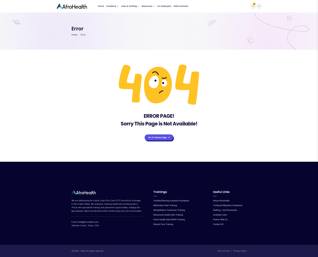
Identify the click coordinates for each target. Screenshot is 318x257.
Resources (147, 6)
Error (83, 34)
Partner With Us (220, 219)
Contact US (218, 224)
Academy (111, 6)
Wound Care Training (163, 224)
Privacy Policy (240, 251)
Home (101, 6)
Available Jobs (220, 215)
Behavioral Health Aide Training (168, 215)
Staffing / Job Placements (225, 210)
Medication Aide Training (165, 205)
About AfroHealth (221, 200)
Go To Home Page (157, 137)
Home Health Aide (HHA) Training (169, 219)
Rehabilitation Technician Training (169, 210)
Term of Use (223, 251)
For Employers (164, 6)
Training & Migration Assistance (227, 205)
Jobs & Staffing (129, 6)
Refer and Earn (181, 6)
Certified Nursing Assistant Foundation (171, 200)
